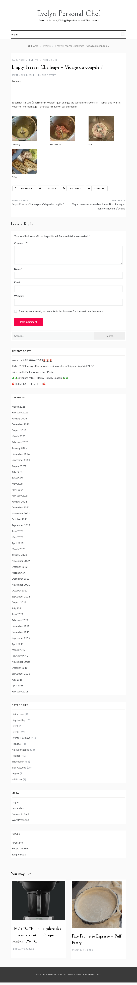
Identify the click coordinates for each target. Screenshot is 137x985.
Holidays (17, 743)
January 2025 (19, 448)
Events (33, 60)
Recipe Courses (20, 848)
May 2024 (17, 483)
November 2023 (21, 513)
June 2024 (17, 477)
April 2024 (18, 489)
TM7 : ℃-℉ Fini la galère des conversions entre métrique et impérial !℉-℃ (53, 365)
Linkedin (99, 188)
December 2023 (21, 507)
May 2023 (17, 537)
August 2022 (19, 572)
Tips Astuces (19, 767)
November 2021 (21, 584)
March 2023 (18, 549)
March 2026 (18, 406)
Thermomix (50, 60)
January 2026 (19, 418)
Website (19, 295)
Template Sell (95, 974)
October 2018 (20, 667)
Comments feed (20, 813)
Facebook (27, 188)
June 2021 (17, 614)
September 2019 (21, 637)
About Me (17, 842)
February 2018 (20, 691)
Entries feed (18, 807)
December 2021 (21, 578)
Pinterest (75, 188)
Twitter (51, 188)
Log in (15, 802)
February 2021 (20, 620)
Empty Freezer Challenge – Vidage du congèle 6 (38, 204)
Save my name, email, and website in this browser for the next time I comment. (61, 311)
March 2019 (18, 649)
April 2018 (18, 685)
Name (18, 268)
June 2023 (17, 531)
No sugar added (20, 749)
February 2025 (20, 442)
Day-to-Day (19, 720)
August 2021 (19, 602)
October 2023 (20, 519)
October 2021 (20, 590)
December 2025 (21, 424)
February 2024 (20, 495)
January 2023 (19, 554)
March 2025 (18, 436)
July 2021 (17, 608)
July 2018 (17, 679)
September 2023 (21, 525)
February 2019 (20, 655)
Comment (20, 243)
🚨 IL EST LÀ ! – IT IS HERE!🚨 (29, 383)
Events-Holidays (21, 737)
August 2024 (19, 465)
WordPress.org (20, 819)
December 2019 (21, 632)
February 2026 (20, 412)
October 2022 (20, 566)
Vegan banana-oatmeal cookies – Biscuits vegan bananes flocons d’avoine (98, 206)
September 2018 (21, 673)
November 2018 (21, 661)
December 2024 (21, 454)
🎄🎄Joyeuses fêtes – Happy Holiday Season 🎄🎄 (40, 377)
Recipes (16, 755)
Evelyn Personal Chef (68, 13)
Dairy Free (18, 60)
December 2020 (21, 626)
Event (15, 725)
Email (18, 282)
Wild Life (17, 779)
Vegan (15, 773)
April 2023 (18, 542)
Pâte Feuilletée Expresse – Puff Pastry (33, 371)
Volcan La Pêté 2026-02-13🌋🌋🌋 (32, 360)
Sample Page (19, 854)
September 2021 (21, 596)
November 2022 (21, 560)
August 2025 (19, 430)
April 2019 (18, 643)
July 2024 (17, 471)
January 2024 (19, 501)
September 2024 (21, 459)
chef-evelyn (50, 75)
